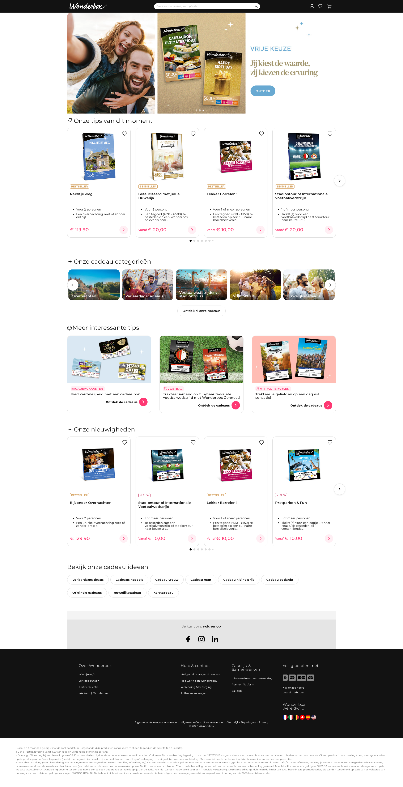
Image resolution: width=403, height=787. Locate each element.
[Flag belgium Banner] (296, 717)
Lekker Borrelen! (222, 194)
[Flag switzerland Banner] (302, 717)
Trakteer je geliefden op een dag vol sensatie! (287, 396)
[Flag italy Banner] (290, 717)
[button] (200, 110)
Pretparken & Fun (291, 503)
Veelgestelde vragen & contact (200, 674)
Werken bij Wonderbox (93, 693)
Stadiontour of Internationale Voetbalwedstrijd (301, 196)
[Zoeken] (256, 6)
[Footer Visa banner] (301, 679)
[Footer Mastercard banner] (292, 679)
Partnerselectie (89, 687)
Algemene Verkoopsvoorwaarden (156, 722)
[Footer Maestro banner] (310, 679)
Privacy (263, 722)
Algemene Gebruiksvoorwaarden (203, 722)
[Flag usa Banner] (313, 717)
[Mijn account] (312, 6)
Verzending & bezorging (196, 687)
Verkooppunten (89, 680)
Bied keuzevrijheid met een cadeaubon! (106, 394)
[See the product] (123, 230)
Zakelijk (237, 690)
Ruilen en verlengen (194, 693)
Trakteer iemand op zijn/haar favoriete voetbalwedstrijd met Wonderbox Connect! (201, 396)
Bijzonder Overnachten (90, 503)
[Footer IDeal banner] (285, 679)
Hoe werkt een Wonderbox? (199, 680)
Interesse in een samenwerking (252, 678)
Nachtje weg (81, 194)
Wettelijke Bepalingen (241, 722)
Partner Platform (243, 684)
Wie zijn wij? (87, 674)
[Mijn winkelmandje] (329, 6)
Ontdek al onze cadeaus (201, 311)
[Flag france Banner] (285, 717)
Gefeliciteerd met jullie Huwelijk (159, 196)
